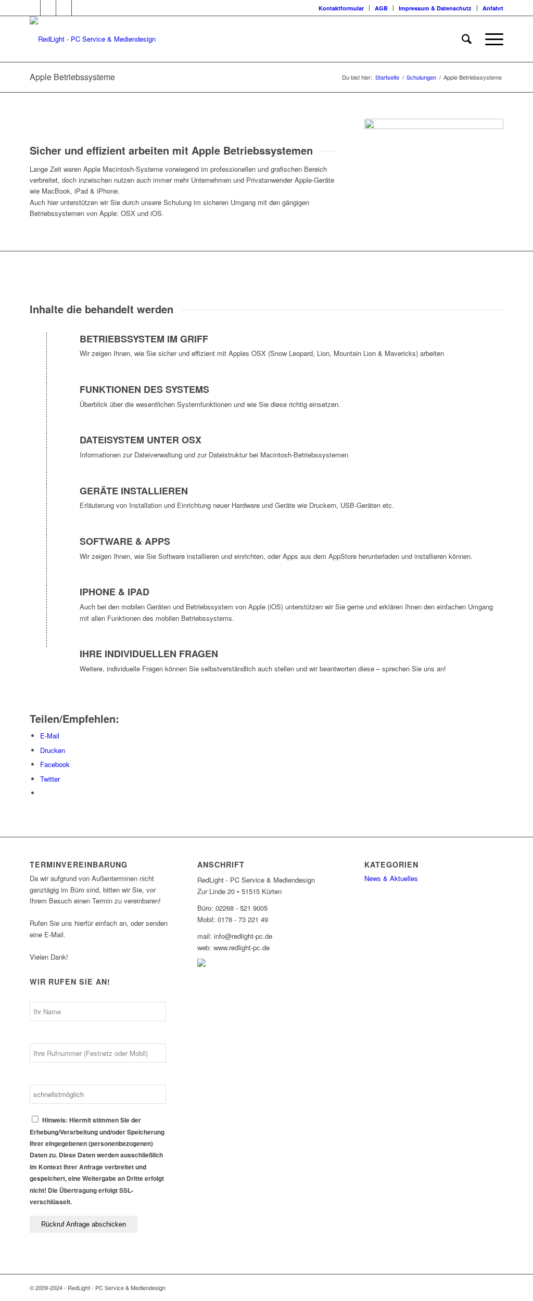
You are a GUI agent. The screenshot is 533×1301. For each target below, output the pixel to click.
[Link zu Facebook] (48, 8)
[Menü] (490, 39)
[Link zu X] (32, 8)
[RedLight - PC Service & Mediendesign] (93, 39)
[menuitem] (341, 8)
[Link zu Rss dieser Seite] (63, 8)
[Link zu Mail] (79, 8)
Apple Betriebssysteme (72, 77)
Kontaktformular (341, 8)
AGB (381, 8)
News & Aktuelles (391, 878)
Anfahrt (493, 8)
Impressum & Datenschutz (435, 8)
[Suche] (466, 39)
